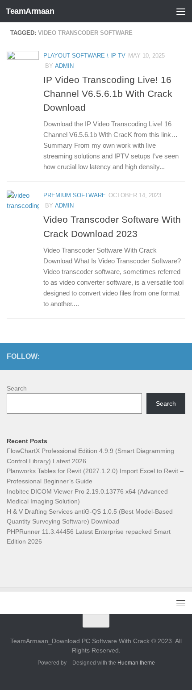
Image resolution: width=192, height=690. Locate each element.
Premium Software (74, 195)
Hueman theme (136, 663)
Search (17, 388)
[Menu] (181, 11)
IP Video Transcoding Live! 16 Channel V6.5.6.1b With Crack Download (107, 93)
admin (64, 65)
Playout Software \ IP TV (84, 55)
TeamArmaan (30, 11)
